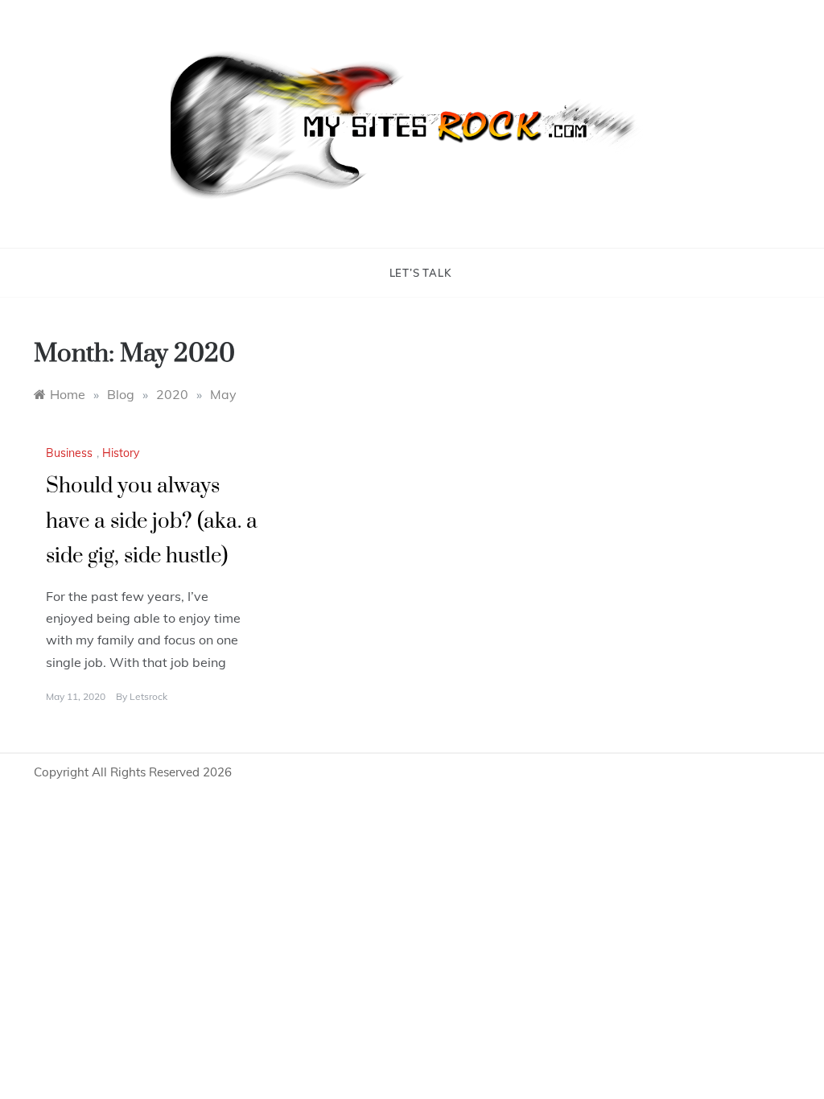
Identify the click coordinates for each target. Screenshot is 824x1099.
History (120, 453)
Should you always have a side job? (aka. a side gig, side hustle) (152, 521)
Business (69, 453)
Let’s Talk (420, 272)
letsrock (148, 696)
